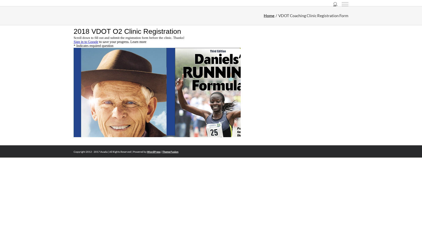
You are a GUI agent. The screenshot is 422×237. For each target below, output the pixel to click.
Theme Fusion (170, 151)
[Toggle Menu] (345, 4)
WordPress (153, 151)
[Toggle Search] (335, 4)
